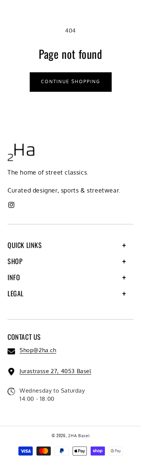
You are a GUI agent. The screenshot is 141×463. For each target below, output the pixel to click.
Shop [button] (15, 261)
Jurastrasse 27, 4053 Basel (55, 371)
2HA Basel (78, 435)
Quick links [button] (25, 245)
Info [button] (14, 277)
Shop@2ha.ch (38, 350)
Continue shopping (70, 81)
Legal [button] (16, 293)
